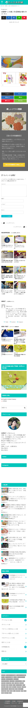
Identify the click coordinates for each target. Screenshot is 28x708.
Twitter (6, 322)
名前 (2, 198)
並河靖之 (3, 683)
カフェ (15, 677)
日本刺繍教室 (11, 689)
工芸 (7, 687)
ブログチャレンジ (8, 638)
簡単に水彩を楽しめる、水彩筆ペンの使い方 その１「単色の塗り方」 (17, 490)
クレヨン (3, 679)
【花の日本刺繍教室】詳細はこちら (14, 164)
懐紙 (10, 687)
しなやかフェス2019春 (21, 675)
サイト (3, 210)
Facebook (13, 322)
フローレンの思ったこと (10, 633)
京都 (13, 683)
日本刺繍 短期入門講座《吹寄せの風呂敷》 (17, 600)
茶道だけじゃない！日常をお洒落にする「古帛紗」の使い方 (17, 531)
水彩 (16, 689)
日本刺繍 (5, 647)
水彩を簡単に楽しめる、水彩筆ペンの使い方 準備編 (17, 538)
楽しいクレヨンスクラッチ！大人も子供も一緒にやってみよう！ (17, 545)
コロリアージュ (9, 679)
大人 (14, 685)
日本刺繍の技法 (5, 689)
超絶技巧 (6, 692)
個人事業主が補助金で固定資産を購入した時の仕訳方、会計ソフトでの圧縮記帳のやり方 (13, 507)
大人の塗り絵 (19, 685)
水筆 (8, 690)
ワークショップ (19, 681)
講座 (2, 692)
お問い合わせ (21, 703)
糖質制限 (18, 690)
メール (3, 204)
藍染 (4, 651)
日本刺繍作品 (7, 703)
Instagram (20, 322)
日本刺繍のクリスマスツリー (17, 594)
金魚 (10, 692)
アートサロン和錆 (9, 677)
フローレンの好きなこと (10, 629)
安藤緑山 (3, 687)
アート (3, 677)
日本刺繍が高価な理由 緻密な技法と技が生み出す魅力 (17, 553)
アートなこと (7, 620)
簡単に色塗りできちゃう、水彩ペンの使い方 (17, 516)
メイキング (12, 681)
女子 (24, 685)
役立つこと (6, 642)
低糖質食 (3, 685)
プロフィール (14, 703)
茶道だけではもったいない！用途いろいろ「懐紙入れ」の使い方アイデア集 (17, 523)
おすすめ (3, 675)
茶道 (25, 690)
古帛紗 (10, 685)
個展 (7, 685)
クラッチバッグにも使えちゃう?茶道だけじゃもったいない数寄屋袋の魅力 (17, 498)
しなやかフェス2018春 (10, 675)
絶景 (22, 690)
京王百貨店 (8, 683)
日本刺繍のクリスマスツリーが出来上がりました (17, 577)
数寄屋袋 (19, 687)
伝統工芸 (21, 683)
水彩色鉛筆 (4, 690)
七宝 (24, 681)
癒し (14, 690)
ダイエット (6, 624)
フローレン (9, 306)
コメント (3, 184)
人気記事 (17, 683)
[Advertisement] (14, 39)
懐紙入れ (14, 687)
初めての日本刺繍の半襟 (16, 607)
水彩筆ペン (21, 689)
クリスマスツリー (21, 677)
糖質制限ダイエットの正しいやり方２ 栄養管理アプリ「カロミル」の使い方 (17, 560)
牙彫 (11, 690)
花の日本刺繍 (13, 706)
